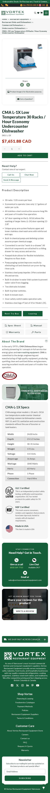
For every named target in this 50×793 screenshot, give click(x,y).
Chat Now (29, 175)
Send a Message (11, 180)
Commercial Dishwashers (12, 25)
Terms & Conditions (25, 718)
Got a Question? (26, 99)
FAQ (25, 742)
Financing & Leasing (25, 698)
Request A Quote (25, 746)
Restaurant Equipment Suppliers (25, 714)
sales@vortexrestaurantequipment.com (25, 580)
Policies (25, 710)
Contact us (25, 738)
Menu (46, 12)
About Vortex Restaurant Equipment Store (25, 731)
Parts (37, 332)
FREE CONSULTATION (6, 5)
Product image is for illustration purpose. (26, 92)
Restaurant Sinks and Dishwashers (16, 22)
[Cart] (41, 13)
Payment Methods (25, 706)
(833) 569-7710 (2, 5)
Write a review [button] (25, 611)
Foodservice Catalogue (25, 702)
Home (4, 19)
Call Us (10, 175)
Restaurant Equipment (19, 19)
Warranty (14, 332)
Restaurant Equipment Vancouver (26, 789)
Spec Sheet (14, 325)
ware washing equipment (28, 352)
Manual (37, 325)
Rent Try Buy (12, 314)
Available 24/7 (34, 567)
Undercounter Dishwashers (13, 28)
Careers (25, 734)
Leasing (33, 314)
